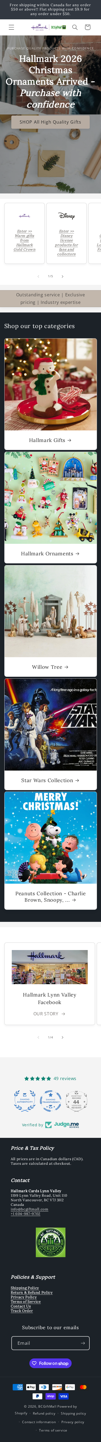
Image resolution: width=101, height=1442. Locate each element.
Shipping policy (73, 1413)
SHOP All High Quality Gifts (50, 122)
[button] (11, 27)
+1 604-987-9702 (25, 1213)
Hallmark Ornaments (47, 553)
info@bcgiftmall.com (29, 1209)
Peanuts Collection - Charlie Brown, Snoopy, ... (50, 896)
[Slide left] (38, 276)
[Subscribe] (83, 1343)
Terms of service (53, 1430)
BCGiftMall (47, 1406)
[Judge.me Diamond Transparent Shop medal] (50, 1101)
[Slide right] (63, 276)
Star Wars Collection (47, 780)
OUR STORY (45, 1014)
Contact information (39, 1422)
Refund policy (44, 1413)
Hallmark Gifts (47, 440)
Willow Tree (47, 666)
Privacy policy (72, 1422)
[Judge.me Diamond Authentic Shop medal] (25, 1101)
